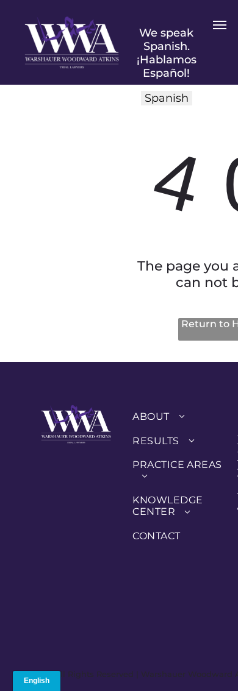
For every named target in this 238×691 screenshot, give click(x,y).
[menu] (219, 25)
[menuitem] (177, 416)
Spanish (167, 98)
